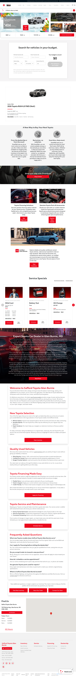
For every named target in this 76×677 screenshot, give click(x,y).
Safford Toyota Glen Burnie (6, 674)
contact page (13, 575)
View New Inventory (18, 590)
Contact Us (8, 648)
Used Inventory (24, 648)
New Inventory (59, 18)
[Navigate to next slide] (48, 22)
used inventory (38, 452)
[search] (74, 5)
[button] (51, 614)
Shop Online (38, 176)
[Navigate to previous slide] (1, 22)
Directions (63, 648)
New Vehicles (23, 646)
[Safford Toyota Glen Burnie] (8, 5)
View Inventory (34, 265)
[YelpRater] (9, 663)
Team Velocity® (60, 673)
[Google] (3, 666)
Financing (50, 643)
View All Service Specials (59, 280)
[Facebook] (3, 663)
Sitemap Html (27, 674)
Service (36, 643)
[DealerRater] (12, 663)
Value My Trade (51, 648)
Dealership (64, 643)
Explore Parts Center (52, 219)
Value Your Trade (38, 590)
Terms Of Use (18, 674)
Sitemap (23, 674)
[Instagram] (6, 663)
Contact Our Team (57, 590)
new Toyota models (36, 397)
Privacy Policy (12, 674)
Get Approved (24, 219)
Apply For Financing (52, 646)
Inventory (23, 643)
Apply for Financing (38, 495)
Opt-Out (49, 674)
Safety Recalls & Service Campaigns (40, 674)
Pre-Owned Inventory (59, 29)
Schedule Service (69, 280)
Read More (38, 378)
